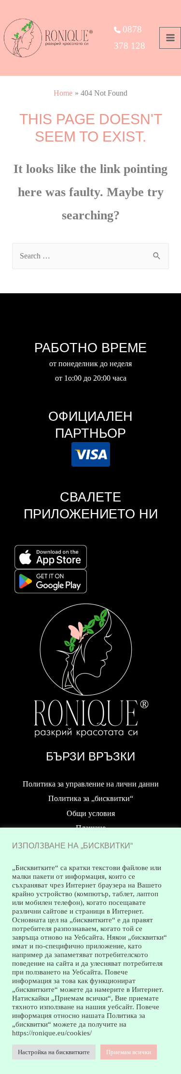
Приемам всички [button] (128, 1052)
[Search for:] (90, 255)
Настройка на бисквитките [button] (54, 1052)
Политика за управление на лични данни (91, 783)
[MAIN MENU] (170, 38)
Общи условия (91, 813)
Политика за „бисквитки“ (90, 798)
